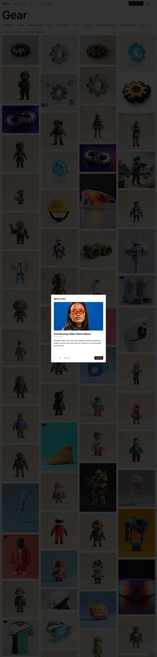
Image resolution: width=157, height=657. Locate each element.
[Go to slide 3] (78, 328)
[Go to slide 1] (75, 328)
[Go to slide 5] (81, 328)
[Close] (103, 297)
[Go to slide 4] (80, 328)
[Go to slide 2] (76, 328)
